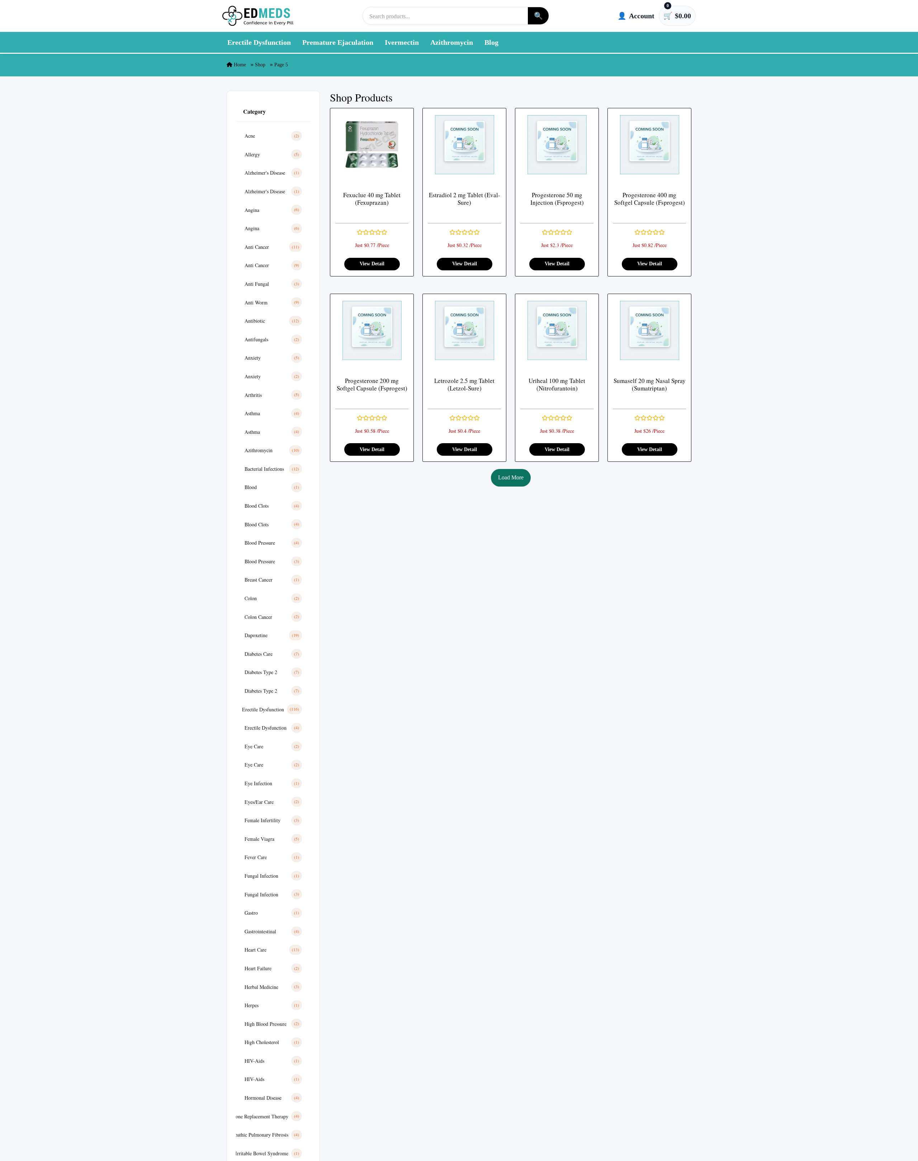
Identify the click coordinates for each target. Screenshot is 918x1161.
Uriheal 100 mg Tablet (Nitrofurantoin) (557, 384)
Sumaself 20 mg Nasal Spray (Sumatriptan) (650, 384)
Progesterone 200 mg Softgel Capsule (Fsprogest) (372, 384)
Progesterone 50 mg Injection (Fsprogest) (557, 199)
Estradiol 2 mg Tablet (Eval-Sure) (464, 199)
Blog (491, 42)
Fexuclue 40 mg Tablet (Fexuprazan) (372, 199)
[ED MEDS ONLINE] (258, 16)
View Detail (372, 263)
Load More (511, 477)
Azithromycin (451, 42)
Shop (260, 64)
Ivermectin (402, 42)
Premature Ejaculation (337, 42)
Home (239, 64)
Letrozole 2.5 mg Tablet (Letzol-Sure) (464, 384)
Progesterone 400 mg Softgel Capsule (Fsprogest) (649, 199)
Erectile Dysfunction (259, 42)
